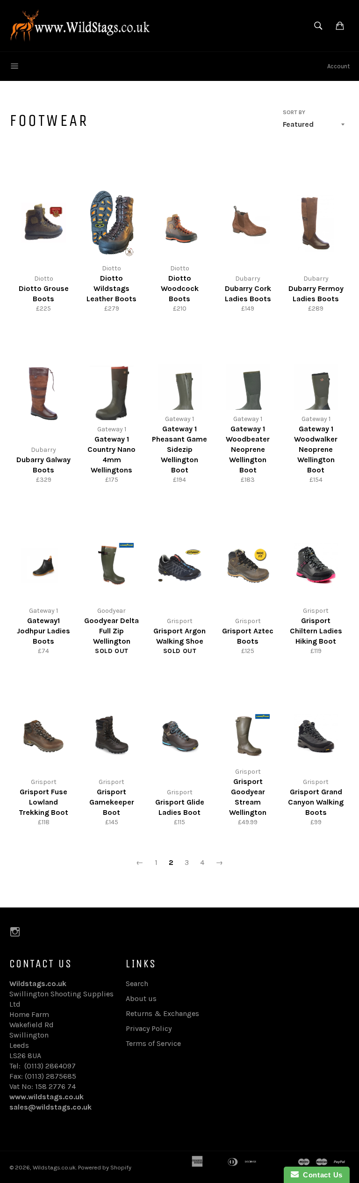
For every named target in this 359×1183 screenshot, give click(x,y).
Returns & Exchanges (162, 1013)
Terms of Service (153, 1043)
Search (137, 983)
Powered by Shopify (104, 1167)
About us (141, 998)
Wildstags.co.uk (54, 1167)
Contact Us (321, 1175)
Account (338, 66)
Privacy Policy (149, 1028)
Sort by (294, 112)
